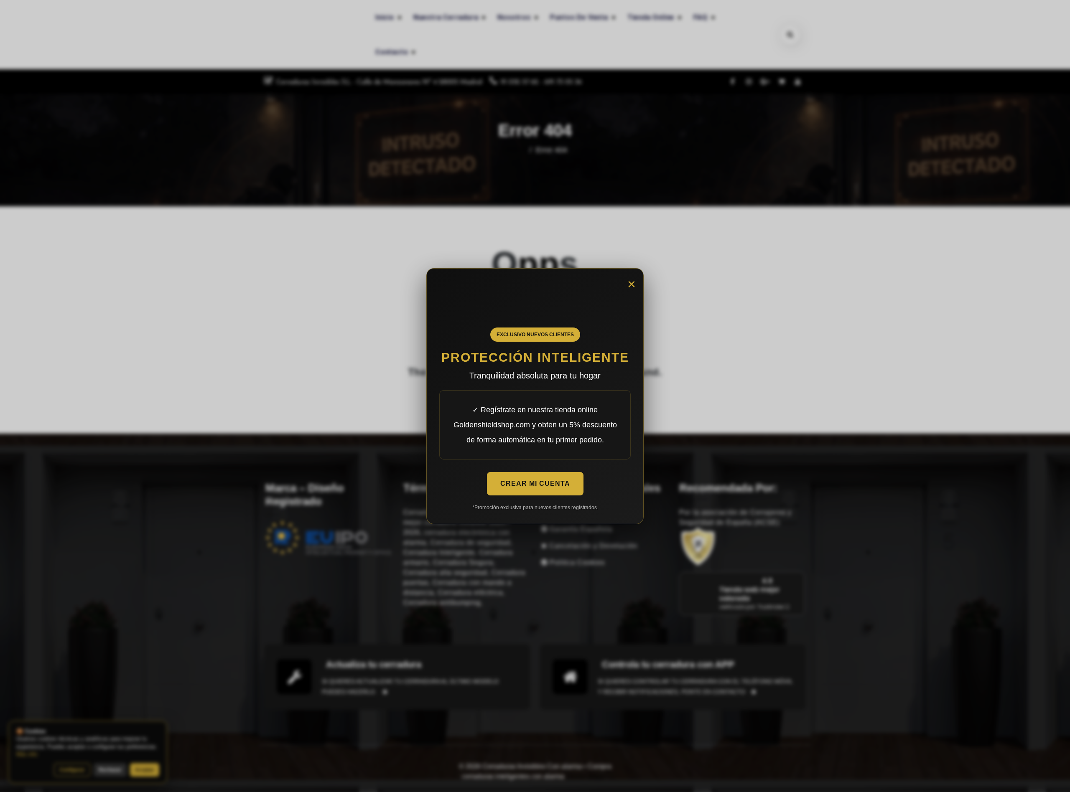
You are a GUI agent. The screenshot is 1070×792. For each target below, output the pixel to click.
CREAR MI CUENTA (535, 483)
